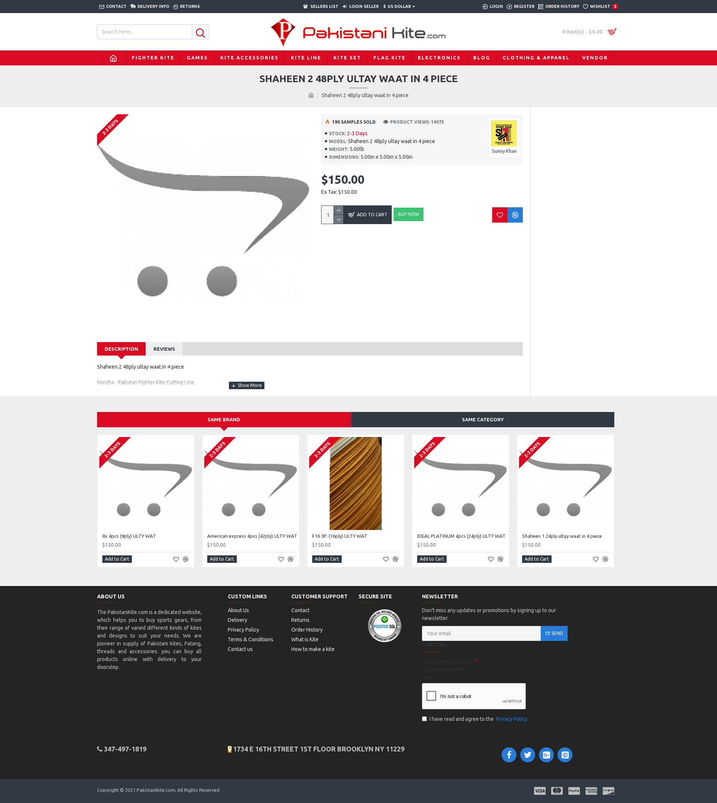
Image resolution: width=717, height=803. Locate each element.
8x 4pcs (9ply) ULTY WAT (129, 536)
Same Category (483, 419)
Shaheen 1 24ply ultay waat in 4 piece (562, 536)
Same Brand (224, 419)
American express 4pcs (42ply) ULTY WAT (252, 536)
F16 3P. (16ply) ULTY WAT (339, 536)
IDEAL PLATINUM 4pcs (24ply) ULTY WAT (461, 536)
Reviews (164, 348)
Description (121, 348)
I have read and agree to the (478, 719)
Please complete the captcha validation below (446, 669)
